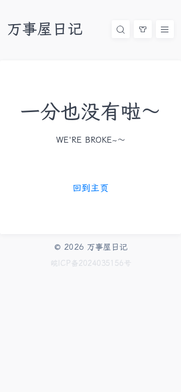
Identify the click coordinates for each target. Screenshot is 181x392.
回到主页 (90, 187)
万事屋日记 (44, 29)
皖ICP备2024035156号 (90, 263)
